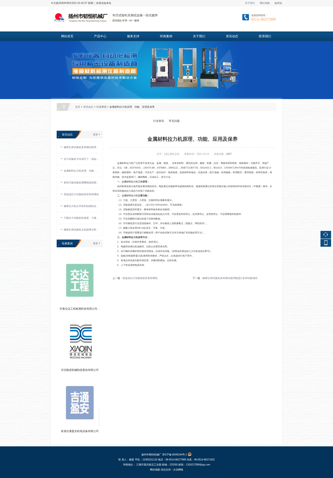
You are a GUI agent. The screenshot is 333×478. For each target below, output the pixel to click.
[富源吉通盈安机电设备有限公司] (80, 380)
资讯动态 (232, 36)
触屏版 (278, 3)
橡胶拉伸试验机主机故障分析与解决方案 (81, 229)
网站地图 (265, 3)
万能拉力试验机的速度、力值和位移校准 (81, 217)
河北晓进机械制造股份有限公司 (80, 369)
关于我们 (250, 3)
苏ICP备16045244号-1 (174, 454)
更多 (95, 134)
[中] (172, 154)
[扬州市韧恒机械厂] (166, 8)
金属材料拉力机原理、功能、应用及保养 (81, 170)
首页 (77, 106)
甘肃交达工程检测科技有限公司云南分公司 (85, 308)
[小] (177, 154)
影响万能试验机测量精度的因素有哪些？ (81, 182)
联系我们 (265, 36)
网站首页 (67, 36)
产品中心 (100, 36)
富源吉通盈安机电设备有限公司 (80, 431)
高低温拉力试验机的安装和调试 (140, 278)
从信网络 (178, 469)
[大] (167, 154)
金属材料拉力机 (130, 181)
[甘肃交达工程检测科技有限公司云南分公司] (80, 258)
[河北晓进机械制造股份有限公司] (80, 319)
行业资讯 (101, 106)
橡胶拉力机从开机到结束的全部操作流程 (81, 206)
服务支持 (133, 36)
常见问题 (173, 120)
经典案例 (166, 36)
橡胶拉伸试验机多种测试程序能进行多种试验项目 (230, 278)
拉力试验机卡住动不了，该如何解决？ (81, 159)
